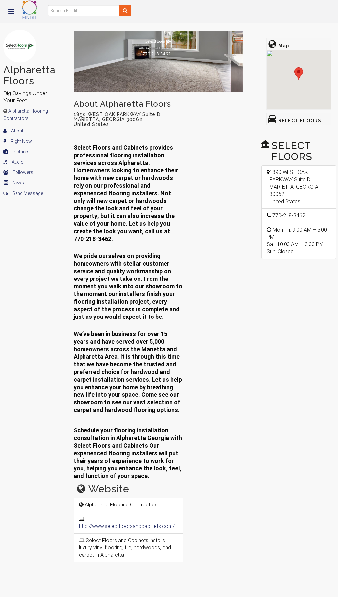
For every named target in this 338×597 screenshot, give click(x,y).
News (17, 182)
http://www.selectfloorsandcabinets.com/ (127, 526)
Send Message (27, 193)
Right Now (21, 141)
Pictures (21, 151)
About (16, 130)
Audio (17, 162)
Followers (22, 172)
